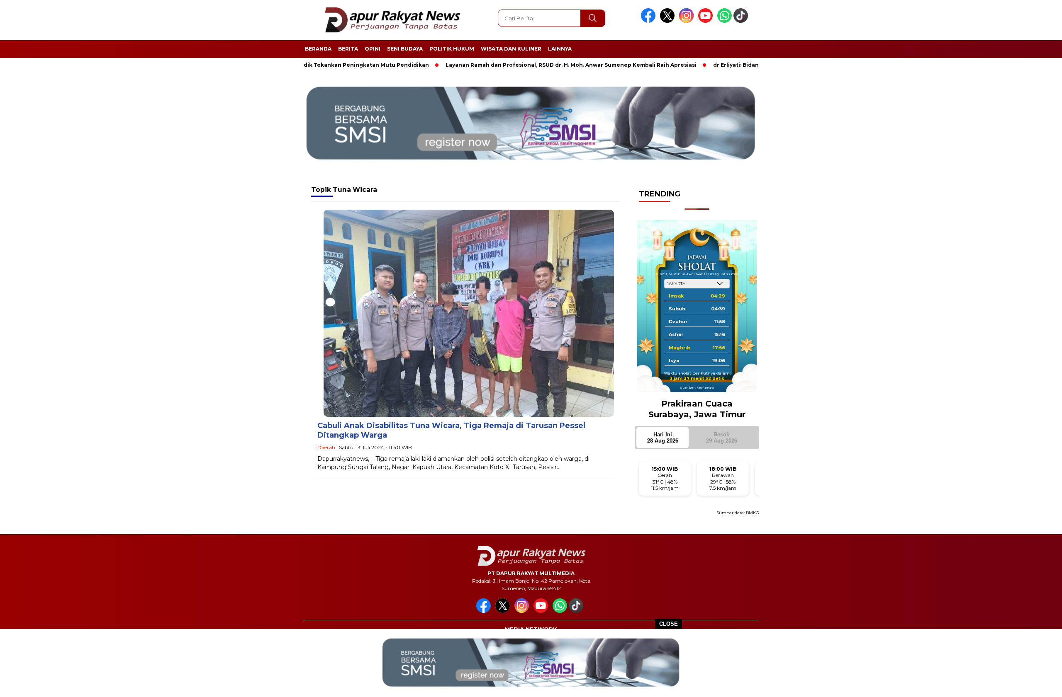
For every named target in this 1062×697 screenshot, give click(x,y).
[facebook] (649, 21)
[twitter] (668, 21)
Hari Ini (662, 437)
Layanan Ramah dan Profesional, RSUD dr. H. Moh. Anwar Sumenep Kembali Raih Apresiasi (535, 65)
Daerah (326, 447)
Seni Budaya (405, 49)
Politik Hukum (451, 49)
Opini (372, 49)
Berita (348, 49)
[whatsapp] (724, 21)
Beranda (318, 49)
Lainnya (560, 49)
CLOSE (668, 624)
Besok (721, 437)
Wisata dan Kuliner (511, 49)
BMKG (752, 512)
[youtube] (707, 21)
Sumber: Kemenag (697, 387)
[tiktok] (742, 21)
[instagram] (688, 21)
